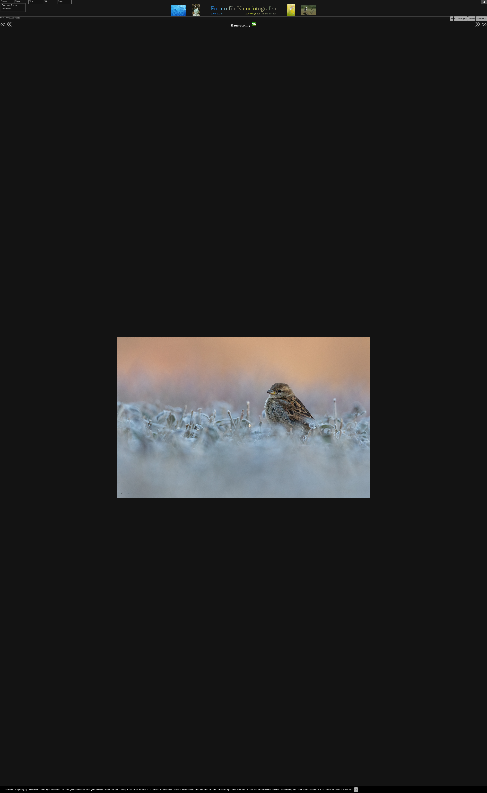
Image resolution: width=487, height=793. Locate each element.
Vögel (18, 18)
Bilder (11, 18)
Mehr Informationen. (344, 789)
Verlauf (471, 18)
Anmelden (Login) (9, 5)
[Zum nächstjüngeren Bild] (3, 24)
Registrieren (6, 9)
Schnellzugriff (460, 18)
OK (356, 789)
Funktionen (481, 18)
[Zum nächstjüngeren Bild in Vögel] (9, 24)
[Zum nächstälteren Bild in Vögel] (478, 24)
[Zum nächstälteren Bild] (484, 24)
